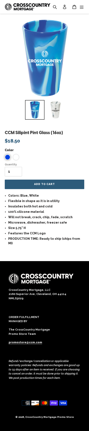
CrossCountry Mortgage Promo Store (49, 417)
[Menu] (81, 6)
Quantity (11, 164)
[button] (7, 157)
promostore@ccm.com (25, 342)
